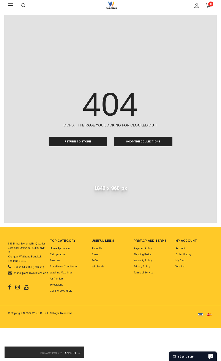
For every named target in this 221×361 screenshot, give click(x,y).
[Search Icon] (27, 5)
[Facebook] (9, 287)
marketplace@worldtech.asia (31, 273)
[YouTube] (26, 287)
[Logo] (111, 5)
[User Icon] (196, 5)
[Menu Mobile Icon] (10, 5)
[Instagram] (17, 287)
